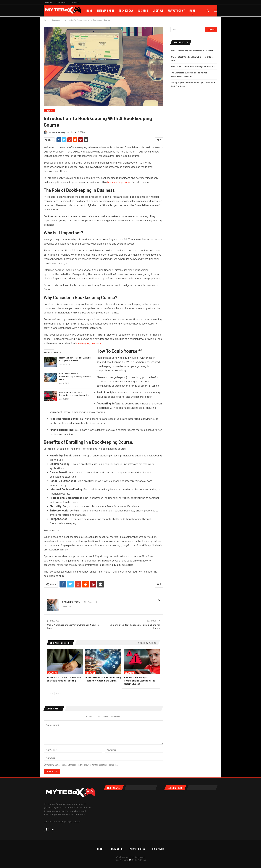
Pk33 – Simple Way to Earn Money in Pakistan (192, 50)
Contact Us (48, 2)
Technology (126, 10)
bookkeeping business (88, 343)
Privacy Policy (62, 2)
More (192, 10)
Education (49, 110)
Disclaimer (74, 2)
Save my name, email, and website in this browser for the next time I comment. (82, 765)
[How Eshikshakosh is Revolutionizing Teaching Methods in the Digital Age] (50, 378)
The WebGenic (140, 860)
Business (142, 10)
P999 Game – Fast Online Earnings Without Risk (193, 66)
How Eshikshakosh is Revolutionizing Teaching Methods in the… (75, 376)
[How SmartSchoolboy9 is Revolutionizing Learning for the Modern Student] (50, 396)
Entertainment (105, 10)
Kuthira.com (140, 857)
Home (89, 10)
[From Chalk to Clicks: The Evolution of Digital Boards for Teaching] (50, 362)
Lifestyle (158, 10)
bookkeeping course (118, 182)
